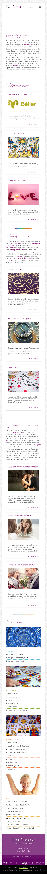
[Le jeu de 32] (23, 381)
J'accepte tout (23, 868)
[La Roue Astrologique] (23, 283)
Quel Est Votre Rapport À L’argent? (17, 818)
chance (15, 66)
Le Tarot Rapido (11, 759)
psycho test (17, 432)
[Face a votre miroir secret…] (23, 530)
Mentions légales (8, 862)
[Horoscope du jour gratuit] (23, 332)
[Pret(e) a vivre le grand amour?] (23, 578)
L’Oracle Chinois (11, 769)
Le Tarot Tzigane (11, 756)
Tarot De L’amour (11, 743)
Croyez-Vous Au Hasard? (14, 821)
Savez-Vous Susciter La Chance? (17, 825)
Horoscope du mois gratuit (15, 661)
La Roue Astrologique (13, 697)
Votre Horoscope (13, 651)
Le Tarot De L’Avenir (12, 762)
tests (7, 441)
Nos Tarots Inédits (13, 739)
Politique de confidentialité (34, 864)
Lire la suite (32, 125)
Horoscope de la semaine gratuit (17, 658)
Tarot (23, 841)
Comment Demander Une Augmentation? (20, 828)
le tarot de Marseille (25, 258)
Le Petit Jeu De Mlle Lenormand (16, 710)
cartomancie (28, 45)
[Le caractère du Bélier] (23, 104)
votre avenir (18, 256)
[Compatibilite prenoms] (23, 194)
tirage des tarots (17, 250)
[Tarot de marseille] (23, 147)
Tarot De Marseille (12, 694)
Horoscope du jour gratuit (14, 654)
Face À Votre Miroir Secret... (15, 812)
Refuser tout (42, 870)
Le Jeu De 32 (10, 700)
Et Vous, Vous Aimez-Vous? (15, 808)
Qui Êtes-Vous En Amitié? (14, 815)
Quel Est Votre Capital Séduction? (17, 805)
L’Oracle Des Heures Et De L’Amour (17, 746)
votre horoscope (14, 244)
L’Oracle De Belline (12, 704)
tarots (11, 260)
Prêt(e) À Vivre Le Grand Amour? (16, 802)
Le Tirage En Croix (12, 707)
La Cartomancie (12, 690)
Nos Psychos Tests (13, 798)
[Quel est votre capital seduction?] (23, 481)
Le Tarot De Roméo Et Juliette (16, 753)
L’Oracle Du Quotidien (13, 766)
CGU (23, 864)
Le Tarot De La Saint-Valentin (15, 749)
